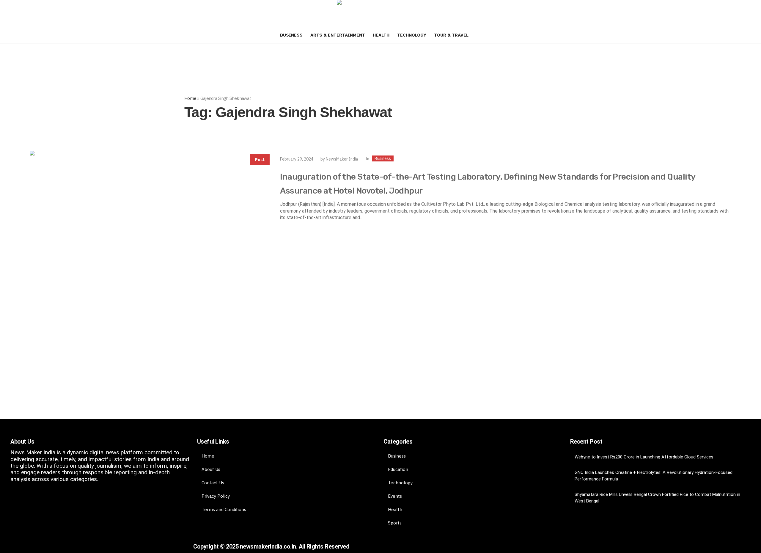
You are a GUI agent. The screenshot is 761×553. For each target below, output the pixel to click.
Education (398, 469)
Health (395, 509)
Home (190, 98)
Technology (400, 483)
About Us (211, 469)
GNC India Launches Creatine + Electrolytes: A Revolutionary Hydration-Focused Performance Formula (653, 476)
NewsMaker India (342, 159)
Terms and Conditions (224, 509)
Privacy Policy (216, 496)
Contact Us (213, 483)
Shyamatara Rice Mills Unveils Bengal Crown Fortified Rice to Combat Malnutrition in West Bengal (657, 498)
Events (395, 496)
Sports (395, 523)
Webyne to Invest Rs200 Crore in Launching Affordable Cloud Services (644, 457)
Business (383, 158)
